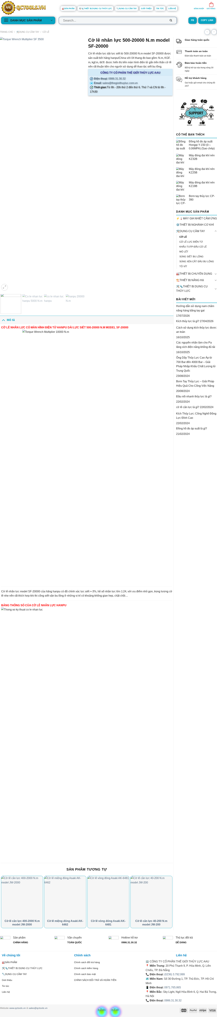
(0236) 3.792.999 (174, 974)
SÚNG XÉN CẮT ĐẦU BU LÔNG (196, 261)
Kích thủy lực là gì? (187, 321)
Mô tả (11, 320)
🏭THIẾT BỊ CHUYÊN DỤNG (194, 273)
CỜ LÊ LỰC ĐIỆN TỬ (191, 241)
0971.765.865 (172, 987)
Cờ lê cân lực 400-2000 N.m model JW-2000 (22, 923)
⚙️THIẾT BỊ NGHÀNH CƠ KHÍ (195, 224)
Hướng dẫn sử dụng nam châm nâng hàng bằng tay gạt (195, 308)
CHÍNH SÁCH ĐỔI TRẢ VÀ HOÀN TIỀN (95, 980)
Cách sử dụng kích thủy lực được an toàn (196, 329)
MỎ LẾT (183, 251)
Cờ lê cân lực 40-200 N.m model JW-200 (151, 923)
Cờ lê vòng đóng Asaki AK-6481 (108, 923)
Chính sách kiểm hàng (86, 968)
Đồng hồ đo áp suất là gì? (191, 428)
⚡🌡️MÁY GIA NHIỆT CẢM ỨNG (196, 218)
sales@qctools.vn (38, 1008)
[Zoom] (4, 287)
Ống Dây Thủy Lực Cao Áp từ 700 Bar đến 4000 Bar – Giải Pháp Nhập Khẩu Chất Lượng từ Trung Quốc (196, 364)
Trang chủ (6, 32)
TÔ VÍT (183, 266)
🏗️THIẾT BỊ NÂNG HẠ (190, 280)
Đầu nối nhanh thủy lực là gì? (194, 396)
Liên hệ (172, 8)
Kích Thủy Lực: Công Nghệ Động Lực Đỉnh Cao (196, 415)
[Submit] (170, 20)
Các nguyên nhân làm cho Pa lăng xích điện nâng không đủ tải (195, 344)
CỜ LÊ (46, 32)
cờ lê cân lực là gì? (187, 407)
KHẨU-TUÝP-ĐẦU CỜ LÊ (193, 246)
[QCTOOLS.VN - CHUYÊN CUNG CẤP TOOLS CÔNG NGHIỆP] (28, 8)
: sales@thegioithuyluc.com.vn (115, 83)
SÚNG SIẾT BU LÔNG (191, 256)
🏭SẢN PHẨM (68, 8)
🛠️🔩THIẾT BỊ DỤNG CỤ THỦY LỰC (95, 8)
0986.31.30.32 (173, 1000)
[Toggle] (215, 231)
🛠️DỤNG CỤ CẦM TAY (27, 32)
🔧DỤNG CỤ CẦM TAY (126, 8)
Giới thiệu (146, 8)
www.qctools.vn (17, 1008)
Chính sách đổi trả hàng (87, 962)
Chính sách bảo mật (85, 974)
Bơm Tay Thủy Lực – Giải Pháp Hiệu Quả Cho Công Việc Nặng (195, 383)
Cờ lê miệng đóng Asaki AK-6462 (65, 923)
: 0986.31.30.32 (109, 78)
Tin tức (160, 8)
